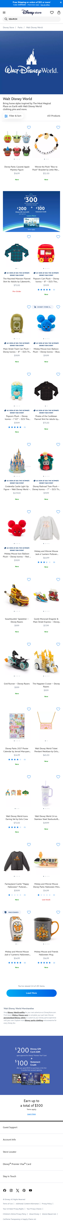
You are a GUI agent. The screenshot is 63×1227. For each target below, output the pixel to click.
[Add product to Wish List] (28, 127)
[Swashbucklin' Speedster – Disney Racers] (17, 597)
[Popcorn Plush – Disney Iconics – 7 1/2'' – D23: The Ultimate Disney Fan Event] (17, 392)
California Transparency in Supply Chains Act (19, 1219)
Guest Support (10, 1127)
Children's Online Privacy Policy (14, 1214)
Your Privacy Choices (34, 1209)
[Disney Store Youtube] (30, 1190)
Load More (31, 993)
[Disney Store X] (17, 1190)
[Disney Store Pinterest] (24, 1190)
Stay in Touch (9, 1176)
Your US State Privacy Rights (13, 1209)
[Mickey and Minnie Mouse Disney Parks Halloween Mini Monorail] (46, 862)
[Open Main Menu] (4, 12)
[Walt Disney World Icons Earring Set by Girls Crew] (17, 794)
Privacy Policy (47, 1204)
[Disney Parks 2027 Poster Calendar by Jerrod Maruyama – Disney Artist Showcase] (17, 727)
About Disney (34, 1214)
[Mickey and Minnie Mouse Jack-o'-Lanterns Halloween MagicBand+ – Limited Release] (17, 930)
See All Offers (45, 5)
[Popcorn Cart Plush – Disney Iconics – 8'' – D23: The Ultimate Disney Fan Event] (46, 254)
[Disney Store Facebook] (4, 1190)
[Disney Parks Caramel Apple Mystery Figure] (17, 145)
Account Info (9, 1139)
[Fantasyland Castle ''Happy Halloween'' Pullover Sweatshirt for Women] (17, 862)
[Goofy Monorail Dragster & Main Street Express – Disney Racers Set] (46, 597)
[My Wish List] (52, 12)
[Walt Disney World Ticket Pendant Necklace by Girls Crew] (46, 727)
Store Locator (9, 1152)
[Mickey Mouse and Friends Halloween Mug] (46, 930)
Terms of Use (8, 1204)
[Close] (60, 2)
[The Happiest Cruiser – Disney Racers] (46, 662)
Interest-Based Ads (49, 1214)
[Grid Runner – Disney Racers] (17, 662)
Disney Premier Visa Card (17, 1164)
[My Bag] (59, 12)
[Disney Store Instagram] (11, 1190)
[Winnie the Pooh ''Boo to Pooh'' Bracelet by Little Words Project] (46, 145)
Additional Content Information (27, 1204)
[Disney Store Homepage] (31, 12)
